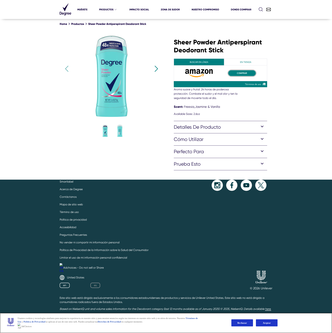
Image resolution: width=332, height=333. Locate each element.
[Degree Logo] (65, 14)
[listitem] (104, 130)
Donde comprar (241, 9)
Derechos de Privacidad (109, 321)
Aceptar (267, 322)
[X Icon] (261, 185)
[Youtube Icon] (246, 185)
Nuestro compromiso (205, 9)
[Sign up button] (268, 9)
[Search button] (261, 9)
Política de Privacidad (35, 321)
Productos (106, 9)
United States (75, 277)
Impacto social (139, 9)
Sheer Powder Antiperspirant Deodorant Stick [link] (117, 24)
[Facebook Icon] (232, 185)
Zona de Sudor (170, 9)
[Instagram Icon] (217, 185)
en (64, 285)
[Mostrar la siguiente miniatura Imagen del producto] (156, 68)
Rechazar (242, 322)
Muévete (82, 9)
